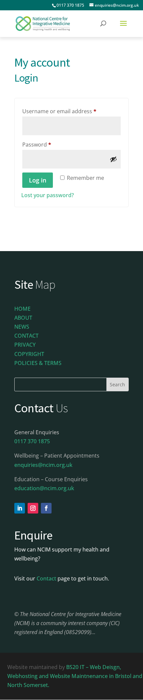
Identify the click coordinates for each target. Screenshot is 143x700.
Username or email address (70, 111)
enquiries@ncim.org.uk (43, 465)
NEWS (21, 326)
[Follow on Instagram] (33, 508)
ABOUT (23, 317)
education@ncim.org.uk (44, 488)
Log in (37, 180)
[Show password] (113, 159)
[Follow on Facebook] (46, 508)
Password (48, 144)
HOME (22, 308)
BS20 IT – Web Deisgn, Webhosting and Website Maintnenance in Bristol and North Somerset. (74, 676)
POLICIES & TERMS (38, 363)
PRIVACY (25, 344)
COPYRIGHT (29, 354)
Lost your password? (47, 195)
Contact (46, 578)
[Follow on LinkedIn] (19, 508)
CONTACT (26, 335)
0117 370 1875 (70, 5)
